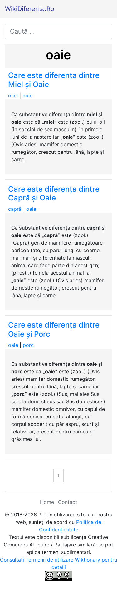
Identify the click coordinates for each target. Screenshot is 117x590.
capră (15, 209)
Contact (67, 502)
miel (13, 95)
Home (47, 502)
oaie (27, 95)
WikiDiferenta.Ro (29, 9)
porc (28, 345)
